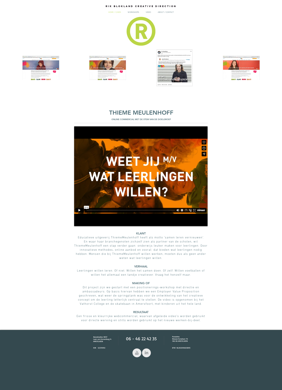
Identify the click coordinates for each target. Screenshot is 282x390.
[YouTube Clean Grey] (136, 352)
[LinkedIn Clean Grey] (146, 352)
